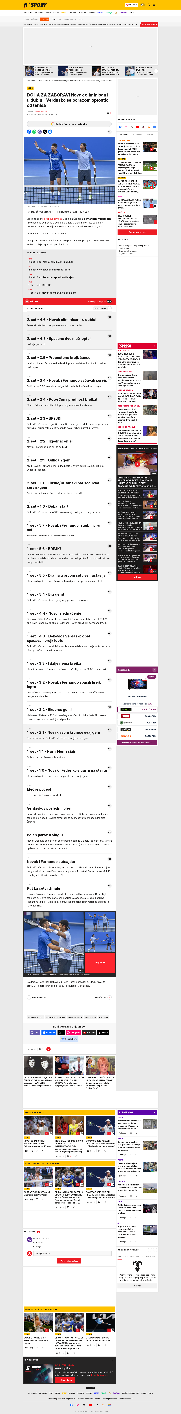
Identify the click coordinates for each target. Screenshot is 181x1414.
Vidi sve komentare (69, 1261)
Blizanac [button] (130, 1256)
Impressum (70, 1399)
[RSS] (149, 127)
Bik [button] (124, 1256)
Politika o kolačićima (85, 1399)
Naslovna (31, 80)
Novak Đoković (50, 218)
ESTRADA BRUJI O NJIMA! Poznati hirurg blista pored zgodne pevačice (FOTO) (126, 24)
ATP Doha (103, 1017)
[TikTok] (143, 127)
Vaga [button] (154, 1256)
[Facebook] (120, 127)
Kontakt (61, 1399)
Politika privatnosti (109, 1399)
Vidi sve (137, 577)
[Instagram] (126, 127)
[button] (109, 113)
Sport (39, 80)
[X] (132, 127)
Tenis (47, 80)
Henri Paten (90, 1017)
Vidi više (137, 1286)
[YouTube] (137, 127)
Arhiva (97, 1399)
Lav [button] (142, 1256)
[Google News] (154, 127)
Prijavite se (66, 1380)
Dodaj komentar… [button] (43, 1253)
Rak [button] (137, 1256)
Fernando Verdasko (55, 1017)
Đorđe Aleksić (41, 112)
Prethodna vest (39, 997)
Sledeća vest (100, 997)
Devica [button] (148, 1256)
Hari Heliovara (75, 1017)
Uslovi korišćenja (126, 1399)
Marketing (52, 1399)
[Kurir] (35, 4)
